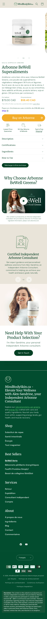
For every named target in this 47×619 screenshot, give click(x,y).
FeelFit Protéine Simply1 (17, 469)
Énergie (9, 441)
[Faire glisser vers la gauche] (18, 58)
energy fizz (13, 409)
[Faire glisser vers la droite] (29, 58)
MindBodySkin (14, 576)
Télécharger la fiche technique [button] (15, 165)
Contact (9, 530)
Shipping (39, 131)
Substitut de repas (14, 432)
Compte (9, 501)
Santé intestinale (13, 436)
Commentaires (12, 534)
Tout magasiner (12, 445)
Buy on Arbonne (23, 118)
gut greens (35, 407)
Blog (7, 525)
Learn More (36, 104)
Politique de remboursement (29, 579)
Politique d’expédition (24, 586)
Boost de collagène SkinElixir (19, 473)
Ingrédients (10, 521)
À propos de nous (13, 517)
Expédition (10, 493)
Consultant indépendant (17, 497)
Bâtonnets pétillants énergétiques (22, 465)
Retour (8, 489)
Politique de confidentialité (15, 583)
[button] (4, 4)
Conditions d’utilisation (35, 583)
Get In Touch (23, 353)
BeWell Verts (11, 460)
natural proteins (22, 407)
